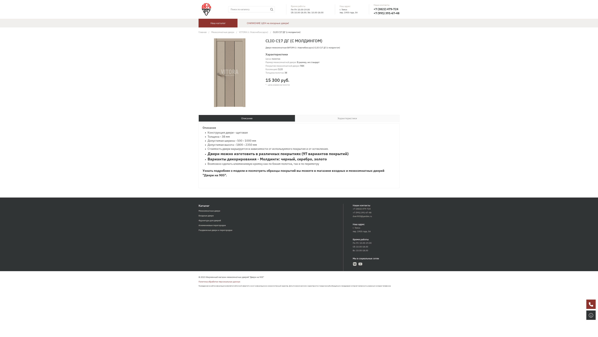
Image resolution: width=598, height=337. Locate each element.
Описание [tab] (247, 118)
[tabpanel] (299, 155)
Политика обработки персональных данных (219, 281)
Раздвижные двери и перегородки (215, 230)
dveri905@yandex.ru (362, 216)
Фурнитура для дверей (210, 220)
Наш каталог (218, 23)
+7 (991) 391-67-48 (386, 13)
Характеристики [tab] (347, 118)
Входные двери (206, 215)
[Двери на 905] (206, 9)
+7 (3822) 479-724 (386, 9)
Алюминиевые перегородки (212, 225)
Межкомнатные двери (209, 211)
